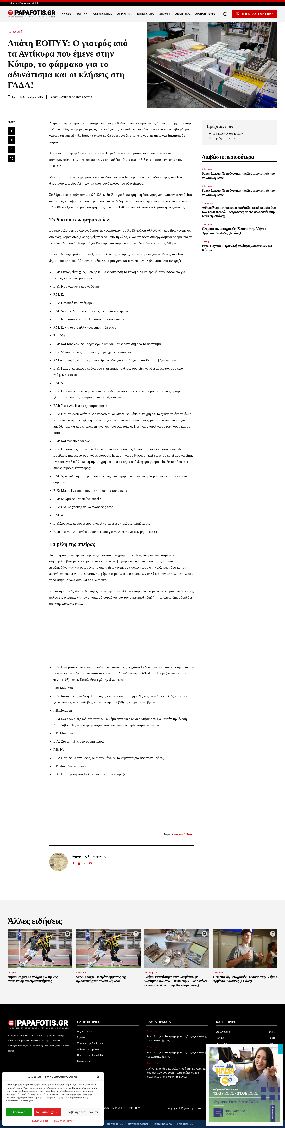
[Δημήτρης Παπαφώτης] (58, 862)
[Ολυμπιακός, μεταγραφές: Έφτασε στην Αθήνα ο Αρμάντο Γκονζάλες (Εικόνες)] (245, 948)
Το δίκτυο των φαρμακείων (227, 133)
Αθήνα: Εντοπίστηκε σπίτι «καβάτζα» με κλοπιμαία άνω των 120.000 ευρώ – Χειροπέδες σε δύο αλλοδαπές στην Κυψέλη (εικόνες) (239, 212)
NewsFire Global (138, 1123)
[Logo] (32, 14)
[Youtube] (90, 862)
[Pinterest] (11, 149)
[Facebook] (11, 131)
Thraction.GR (185, 1123)
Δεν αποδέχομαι (47, 1112)
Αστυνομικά (15, 31)
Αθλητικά (207, 169)
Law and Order (183, 834)
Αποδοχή (18, 1112)
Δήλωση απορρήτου (64, 1120)
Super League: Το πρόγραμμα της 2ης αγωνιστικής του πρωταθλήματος (33, 979)
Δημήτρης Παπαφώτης (76, 96)
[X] (11, 140)
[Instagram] (79, 862)
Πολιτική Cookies (39, 1120)
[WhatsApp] (11, 158)
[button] (98, 1077)
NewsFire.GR (115, 1123)
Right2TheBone (162, 1123)
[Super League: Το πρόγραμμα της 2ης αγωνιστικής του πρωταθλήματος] (40, 948)
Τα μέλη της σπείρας (224, 138)
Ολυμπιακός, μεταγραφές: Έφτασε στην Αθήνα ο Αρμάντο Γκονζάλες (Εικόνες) (234, 231)
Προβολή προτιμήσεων (81, 1112)
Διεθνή (205, 241)
